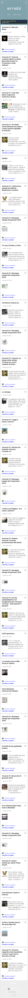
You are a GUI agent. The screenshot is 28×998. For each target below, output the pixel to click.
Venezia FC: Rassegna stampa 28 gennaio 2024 (11, 332)
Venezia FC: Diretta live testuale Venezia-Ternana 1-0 (11, 449)
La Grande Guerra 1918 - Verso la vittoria (11, 662)
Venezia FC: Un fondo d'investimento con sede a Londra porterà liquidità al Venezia (12, 128)
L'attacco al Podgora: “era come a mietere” (12, 510)
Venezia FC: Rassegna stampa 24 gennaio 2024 (11, 834)
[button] (25, 27)
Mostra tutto (22, 21)
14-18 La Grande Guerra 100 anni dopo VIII (11, 923)
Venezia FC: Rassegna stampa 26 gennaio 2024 (11, 571)
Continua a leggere (8, 51)
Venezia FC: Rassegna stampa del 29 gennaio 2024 (11, 275)
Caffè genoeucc (8, 633)
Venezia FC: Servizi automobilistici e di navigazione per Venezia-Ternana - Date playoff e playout (12, 602)
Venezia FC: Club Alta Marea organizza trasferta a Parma (10, 95)
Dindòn (4, 158)
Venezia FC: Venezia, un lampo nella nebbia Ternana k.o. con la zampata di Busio (11, 361)
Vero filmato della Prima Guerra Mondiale (11, 807)
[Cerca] (26, 3)
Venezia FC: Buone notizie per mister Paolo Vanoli (11, 863)
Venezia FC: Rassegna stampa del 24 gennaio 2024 (11, 481)
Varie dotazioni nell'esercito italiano (10, 690)
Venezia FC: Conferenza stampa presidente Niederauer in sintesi (11, 188)
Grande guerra (17, 14)
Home (8, 14)
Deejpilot (17, 991)
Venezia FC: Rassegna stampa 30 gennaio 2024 (11, 219)
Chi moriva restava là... (10, 303)
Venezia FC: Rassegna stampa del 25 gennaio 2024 (11, 718)
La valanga (6, 392)
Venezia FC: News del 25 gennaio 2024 (11, 777)
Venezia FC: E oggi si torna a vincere (10, 421)
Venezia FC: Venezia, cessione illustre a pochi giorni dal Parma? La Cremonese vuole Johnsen (11, 61)
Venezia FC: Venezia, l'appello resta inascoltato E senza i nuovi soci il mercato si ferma (12, 953)
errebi (14, 8)
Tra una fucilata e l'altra (11, 245)
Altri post (14, 983)
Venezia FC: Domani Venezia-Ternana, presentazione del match (11, 540)
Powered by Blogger (15, 989)
